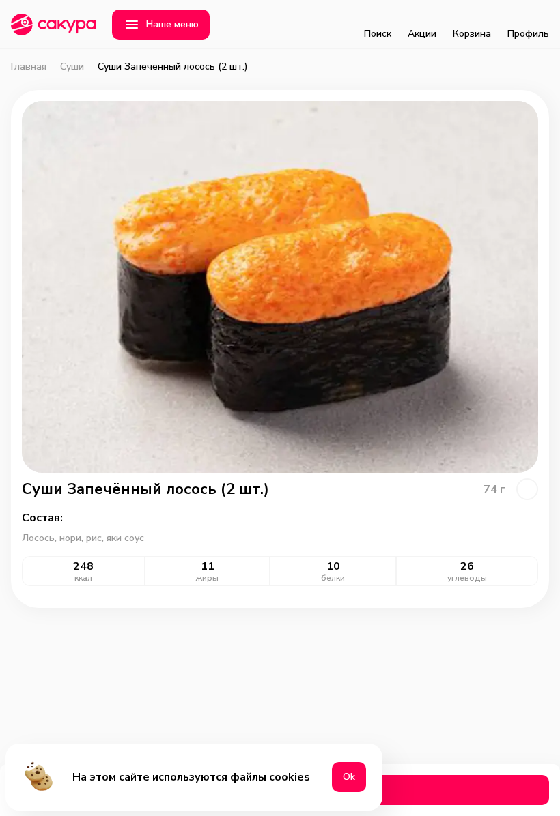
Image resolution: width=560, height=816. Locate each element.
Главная (28, 67)
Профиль (528, 33)
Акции (422, 33)
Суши (72, 67)
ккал (83, 578)
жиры (207, 578)
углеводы (467, 578)
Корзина (472, 33)
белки (333, 578)
